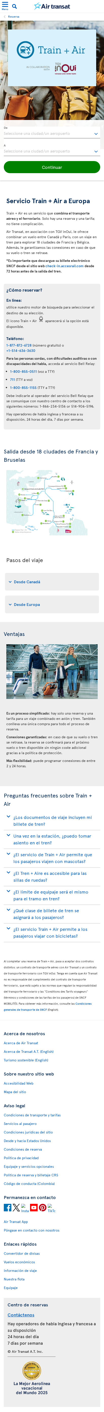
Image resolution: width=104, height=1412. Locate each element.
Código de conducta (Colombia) (29, 1183)
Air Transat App (16, 1221)
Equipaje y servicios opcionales (29, 1166)
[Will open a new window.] (7, 1208)
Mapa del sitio (15, 1091)
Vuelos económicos (19, 1262)
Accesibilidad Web (18, 1083)
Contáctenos (21, 1314)
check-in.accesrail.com (65, 265)
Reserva (13, 16)
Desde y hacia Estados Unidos (27, 1140)
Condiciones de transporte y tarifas (32, 1115)
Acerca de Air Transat (21, 1042)
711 (12, 379)
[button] (52, 167)
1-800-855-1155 (23, 387)
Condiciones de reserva (23, 1149)
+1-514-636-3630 (20, 350)
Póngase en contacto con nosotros (31, 1230)
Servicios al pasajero (20, 1123)
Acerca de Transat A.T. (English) (29, 1051)
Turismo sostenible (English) (26, 1060)
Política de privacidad (21, 1157)
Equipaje (11, 1287)
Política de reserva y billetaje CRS (31, 1175)
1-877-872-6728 (19, 345)
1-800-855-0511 (23, 371)
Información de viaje (20, 1270)
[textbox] (52, 133)
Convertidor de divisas (22, 1253)
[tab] (52, 582)
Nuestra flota (14, 1279)
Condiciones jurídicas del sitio (28, 1132)
